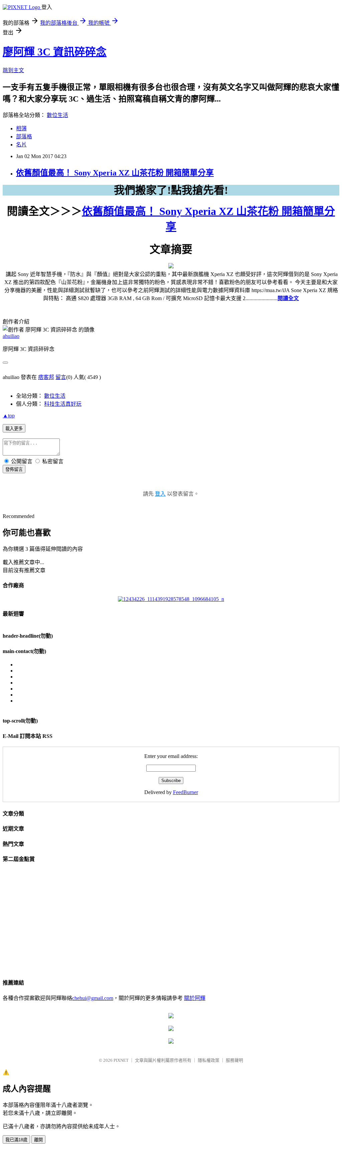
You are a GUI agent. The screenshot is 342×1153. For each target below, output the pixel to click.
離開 (38, 1139)
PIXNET (121, 1060)
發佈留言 (14, 469)
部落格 (24, 136)
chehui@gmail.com (92, 998)
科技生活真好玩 (62, 404)
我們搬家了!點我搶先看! (171, 190)
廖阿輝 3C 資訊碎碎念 (55, 52)
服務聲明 (234, 1060)
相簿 (21, 128)
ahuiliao (11, 336)
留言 (60, 377)
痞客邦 (46, 377)
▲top (9, 415)
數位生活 (57, 115)
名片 (21, 144)
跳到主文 (13, 70)
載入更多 (14, 428)
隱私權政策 (208, 1060)
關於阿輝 (194, 998)
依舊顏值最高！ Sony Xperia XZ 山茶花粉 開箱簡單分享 (115, 172)
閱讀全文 (288, 298)
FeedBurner (185, 792)
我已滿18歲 (16, 1139)
